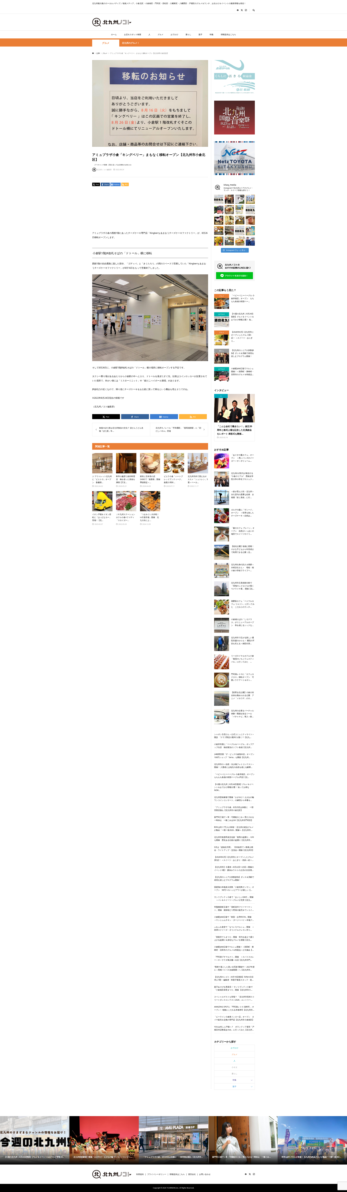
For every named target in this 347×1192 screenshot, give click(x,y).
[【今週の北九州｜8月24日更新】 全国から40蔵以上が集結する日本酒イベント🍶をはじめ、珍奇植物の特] (218, 199)
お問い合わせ (205, 1174)
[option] (46, 1140)
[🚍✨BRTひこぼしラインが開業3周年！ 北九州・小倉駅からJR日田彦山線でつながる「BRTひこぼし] (218, 209)
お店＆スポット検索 (132, 34)
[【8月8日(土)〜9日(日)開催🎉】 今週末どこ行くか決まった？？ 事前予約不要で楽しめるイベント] (250, 230)
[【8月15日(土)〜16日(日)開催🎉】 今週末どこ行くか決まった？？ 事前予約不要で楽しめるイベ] (218, 220)
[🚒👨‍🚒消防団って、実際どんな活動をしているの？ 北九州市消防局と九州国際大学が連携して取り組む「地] (250, 241)
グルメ (160, 34)
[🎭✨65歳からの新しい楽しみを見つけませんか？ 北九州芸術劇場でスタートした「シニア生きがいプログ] (229, 199)
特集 (211, 34)
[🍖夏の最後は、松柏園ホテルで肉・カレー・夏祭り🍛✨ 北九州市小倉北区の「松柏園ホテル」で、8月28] (250, 220)
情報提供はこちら (228, 34)
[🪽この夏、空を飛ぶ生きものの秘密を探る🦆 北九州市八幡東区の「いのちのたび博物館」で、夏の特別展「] (229, 230)
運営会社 (192, 1174)
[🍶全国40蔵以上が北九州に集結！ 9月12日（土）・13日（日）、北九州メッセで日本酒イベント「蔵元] (229, 220)
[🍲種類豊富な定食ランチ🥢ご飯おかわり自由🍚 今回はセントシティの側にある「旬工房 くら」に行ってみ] (218, 230)
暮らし (188, 34)
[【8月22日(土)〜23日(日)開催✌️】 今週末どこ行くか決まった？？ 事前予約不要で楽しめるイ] (250, 199)
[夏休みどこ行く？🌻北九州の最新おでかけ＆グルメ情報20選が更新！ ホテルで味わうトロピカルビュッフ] (250, 209)
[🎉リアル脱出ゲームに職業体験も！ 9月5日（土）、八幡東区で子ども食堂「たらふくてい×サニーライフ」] (218, 241)
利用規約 (140, 1174)
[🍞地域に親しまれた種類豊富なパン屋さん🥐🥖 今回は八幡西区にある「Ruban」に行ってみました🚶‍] (229, 241)
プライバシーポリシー (156, 1174)
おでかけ (174, 34)
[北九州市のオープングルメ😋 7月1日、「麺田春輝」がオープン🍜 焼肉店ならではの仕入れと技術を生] (229, 209)
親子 (200, 34)
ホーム (114, 34)
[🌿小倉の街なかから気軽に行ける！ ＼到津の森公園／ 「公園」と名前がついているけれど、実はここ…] (239, 199)
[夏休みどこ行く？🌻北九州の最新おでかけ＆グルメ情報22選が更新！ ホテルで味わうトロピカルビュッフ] (239, 230)
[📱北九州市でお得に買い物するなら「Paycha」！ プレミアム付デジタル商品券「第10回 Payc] (239, 209)
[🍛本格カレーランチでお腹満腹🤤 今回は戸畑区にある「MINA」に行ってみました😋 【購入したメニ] (239, 220)
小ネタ (234, 1067)
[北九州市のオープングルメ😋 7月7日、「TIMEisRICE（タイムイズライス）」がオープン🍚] (239, 241)
